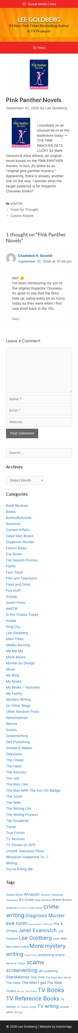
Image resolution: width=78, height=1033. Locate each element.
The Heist (14, 766)
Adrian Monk (14, 894)
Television (14, 754)
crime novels (35, 907)
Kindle (11, 621)
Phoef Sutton (30, 955)
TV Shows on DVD (20, 845)
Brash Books (62, 900)
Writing (11, 863)
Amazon (32, 894)
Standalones (18, 976)
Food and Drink (18, 584)
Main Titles (15, 639)
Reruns (11, 724)
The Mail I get (34, 982)
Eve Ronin (14, 554)
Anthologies (12, 900)
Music (10, 669)
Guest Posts (16, 603)
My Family (14, 693)
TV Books (51, 990)
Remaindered (17, 718)
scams (35, 962)
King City (13, 627)
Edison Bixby (16, 548)
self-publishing (48, 971)
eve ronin (16, 923)
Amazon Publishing (52, 894)
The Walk (13, 803)
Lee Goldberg (39, 19)
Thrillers (11, 991)
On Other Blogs (18, 706)
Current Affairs (18, 530)
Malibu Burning (18, 645)
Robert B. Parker (16, 963)
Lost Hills (60, 938)
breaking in (12, 907)
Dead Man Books (19, 536)
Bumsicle (13, 524)
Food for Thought (24, 210)
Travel (11, 827)
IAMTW (16, 204)
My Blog (12, 675)
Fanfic (11, 566)
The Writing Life (18, 809)
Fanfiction (48, 924)
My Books (14, 681)
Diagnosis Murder (20, 542)
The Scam (14, 796)
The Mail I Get (17, 784)
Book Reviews (17, 506)
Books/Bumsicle (18, 518)
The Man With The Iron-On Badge (33, 790)
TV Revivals (15, 839)
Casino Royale (22, 216)
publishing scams (51, 955)
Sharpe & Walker (19, 748)
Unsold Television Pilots (25, 851)
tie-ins (20, 991)
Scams (11, 730)
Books (11, 512)
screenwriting (21, 970)
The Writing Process (22, 815)
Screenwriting (17, 736)
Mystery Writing (18, 699)
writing (18, 1012)
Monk (36, 945)
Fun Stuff (13, 590)
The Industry (16, 772)
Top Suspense (17, 821)
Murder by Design (20, 663)
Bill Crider (26, 900)
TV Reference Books (33, 998)
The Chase (14, 760)
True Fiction (15, 833)
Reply (16, 318)
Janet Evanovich (37, 930)
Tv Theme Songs (26, 1006)
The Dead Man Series (58, 977)
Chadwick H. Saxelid (35, 256)
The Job (12, 778)
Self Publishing (18, 742)
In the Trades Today (22, 615)
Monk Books (16, 657)
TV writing (48, 1006)
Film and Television (21, 578)
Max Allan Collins (17, 946)
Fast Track (14, 572)
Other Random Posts (22, 712)
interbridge (64, 1026)
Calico (23, 908)
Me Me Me (14, 651)
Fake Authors (35, 924)
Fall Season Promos (22, 560)
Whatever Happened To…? (27, 857)
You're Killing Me (19, 869)
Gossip (11, 597)
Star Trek (38, 977)
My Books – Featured (23, 687)
